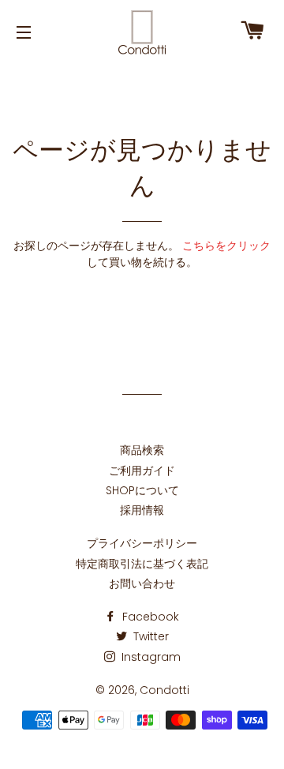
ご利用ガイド (142, 470)
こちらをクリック (226, 245)
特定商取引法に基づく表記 (142, 564)
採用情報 (142, 510)
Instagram (149, 657)
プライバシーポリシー (142, 543)
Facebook (149, 617)
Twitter (149, 636)
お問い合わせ (142, 583)
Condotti (164, 690)
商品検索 (142, 450)
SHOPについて (142, 490)
